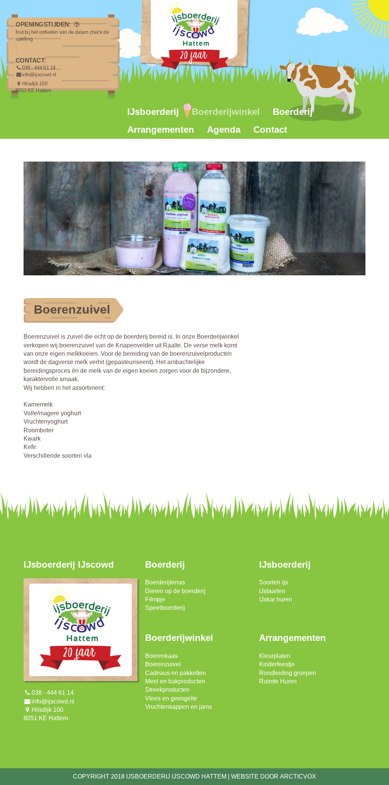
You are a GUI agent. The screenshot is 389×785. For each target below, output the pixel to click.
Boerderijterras (165, 582)
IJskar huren (275, 599)
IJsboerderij (153, 112)
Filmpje (155, 599)
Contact (270, 129)
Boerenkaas (161, 656)
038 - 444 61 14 (39, 68)
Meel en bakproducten (175, 681)
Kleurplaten (274, 656)
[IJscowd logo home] (194, 38)
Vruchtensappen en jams (178, 706)
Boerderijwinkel (226, 112)
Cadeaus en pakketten (175, 673)
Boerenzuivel (163, 664)
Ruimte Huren (278, 681)
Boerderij (293, 112)
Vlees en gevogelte (171, 698)
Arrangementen (160, 129)
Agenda (223, 129)
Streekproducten (167, 689)
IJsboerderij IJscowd (69, 564)
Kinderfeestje (277, 664)
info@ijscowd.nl (39, 74)
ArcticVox (298, 776)
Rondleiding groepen (287, 673)
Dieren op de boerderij (175, 591)
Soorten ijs (273, 582)
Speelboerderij (165, 607)
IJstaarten (272, 591)
